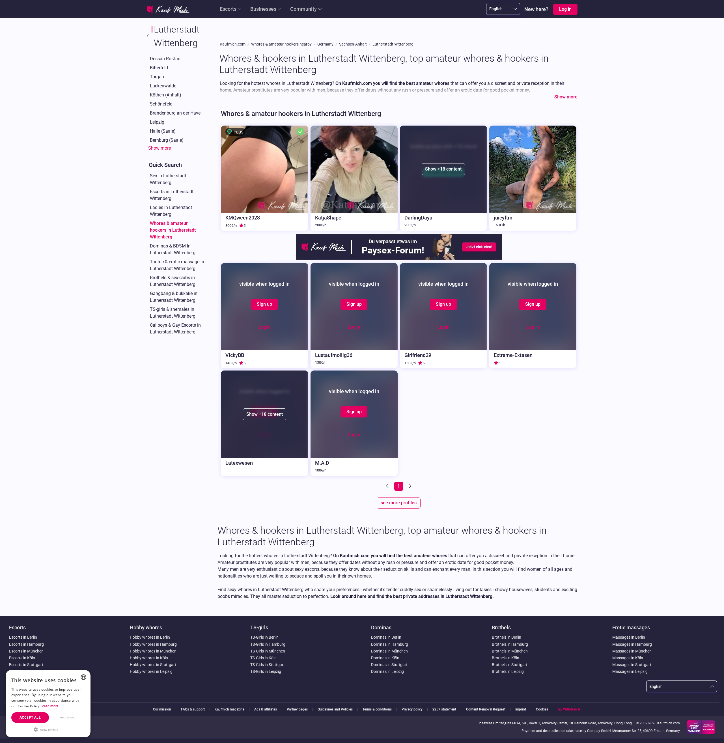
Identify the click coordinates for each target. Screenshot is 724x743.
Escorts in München (26, 651)
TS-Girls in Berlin (264, 637)
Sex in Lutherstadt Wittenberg (168, 179)
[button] (48, 729)
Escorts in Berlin (23, 637)
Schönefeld (161, 104)
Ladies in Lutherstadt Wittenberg (171, 211)
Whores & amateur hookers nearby (281, 44)
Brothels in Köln (505, 658)
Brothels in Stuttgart (509, 664)
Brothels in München (510, 651)
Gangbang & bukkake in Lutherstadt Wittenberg (173, 297)
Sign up (264, 304)
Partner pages (297, 709)
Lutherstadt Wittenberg (392, 44)
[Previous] (388, 486)
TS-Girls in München (267, 651)
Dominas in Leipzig (387, 671)
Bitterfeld (159, 67)
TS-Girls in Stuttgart (267, 664)
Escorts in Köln (22, 658)
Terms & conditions (377, 709)
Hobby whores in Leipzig (151, 671)
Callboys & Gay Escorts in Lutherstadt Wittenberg (175, 328)
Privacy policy (412, 709)
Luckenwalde (163, 86)
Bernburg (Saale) (167, 140)
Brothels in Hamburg (510, 644)
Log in (264, 327)
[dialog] (48, 703)
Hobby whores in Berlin (150, 637)
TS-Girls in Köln (263, 658)
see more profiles (399, 502)
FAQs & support (193, 709)
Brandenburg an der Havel (176, 113)
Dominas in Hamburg (389, 644)
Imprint (520, 709)
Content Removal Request (485, 709)
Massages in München (632, 651)
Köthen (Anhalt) (165, 95)
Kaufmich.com (232, 44)
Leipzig (157, 122)
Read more (50, 706)
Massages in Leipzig (630, 671)
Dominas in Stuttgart (389, 664)
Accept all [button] (30, 717)
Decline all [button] (68, 717)
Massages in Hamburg (632, 644)
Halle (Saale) (163, 131)
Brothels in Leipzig (508, 671)
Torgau (157, 76)
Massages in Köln (627, 658)
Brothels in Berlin (506, 637)
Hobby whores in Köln (149, 658)
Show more (159, 148)
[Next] (409, 486)
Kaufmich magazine (229, 709)
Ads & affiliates (265, 709)
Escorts (228, 9)
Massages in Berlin (628, 637)
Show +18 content (443, 169)
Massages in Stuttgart (631, 664)
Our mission (162, 709)
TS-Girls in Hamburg (267, 644)
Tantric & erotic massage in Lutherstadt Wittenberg (177, 265)
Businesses (263, 9)
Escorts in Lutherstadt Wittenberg (171, 195)
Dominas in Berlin (386, 637)
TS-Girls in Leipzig (265, 671)
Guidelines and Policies (335, 709)
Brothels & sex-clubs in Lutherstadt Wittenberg (172, 281)
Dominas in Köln (385, 658)
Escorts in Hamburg (26, 644)
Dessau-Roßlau (165, 58)
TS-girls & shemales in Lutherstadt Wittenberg (172, 313)
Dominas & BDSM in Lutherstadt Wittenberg (172, 249)
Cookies (542, 709)
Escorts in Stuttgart (26, 664)
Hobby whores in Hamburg (153, 644)
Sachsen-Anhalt (353, 44)
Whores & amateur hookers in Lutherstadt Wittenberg (173, 230)
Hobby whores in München (153, 651)
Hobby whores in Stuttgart (153, 664)
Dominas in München (389, 651)
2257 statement (444, 709)
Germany (325, 44)
